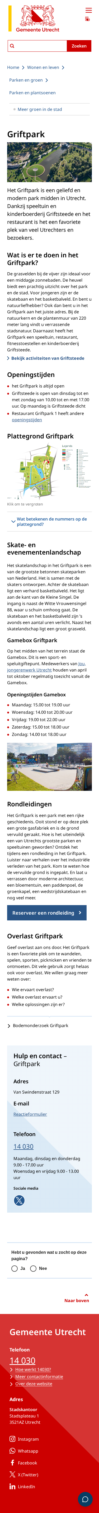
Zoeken (79, 46)
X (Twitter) (28, 1475)
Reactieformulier (30, 1114)
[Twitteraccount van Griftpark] (19, 1200)
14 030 (23, 1146)
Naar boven (76, 1300)
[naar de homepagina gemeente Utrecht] (33, 19)
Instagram (28, 1439)
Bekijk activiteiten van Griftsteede (47, 358)
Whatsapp (28, 1451)
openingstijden (27, 420)
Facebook (27, 1463)
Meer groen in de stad (40, 109)
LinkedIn (26, 1487)
